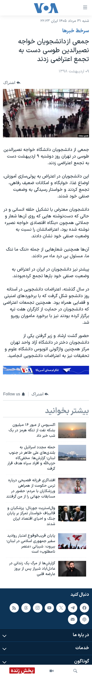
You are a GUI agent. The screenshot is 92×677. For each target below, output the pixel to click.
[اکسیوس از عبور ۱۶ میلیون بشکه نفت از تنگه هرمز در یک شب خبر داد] (72, 430)
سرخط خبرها (75, 31)
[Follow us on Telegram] (72, 607)
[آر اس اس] (14, 607)
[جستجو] (75, 671)
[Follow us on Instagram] (37, 607)
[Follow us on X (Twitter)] (61, 607)
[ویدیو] (51, 671)
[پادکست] (84, 619)
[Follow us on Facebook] (84, 607)
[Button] (11, 82)
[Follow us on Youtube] (49, 607)
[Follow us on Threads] (26, 607)
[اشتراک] (72, 619)
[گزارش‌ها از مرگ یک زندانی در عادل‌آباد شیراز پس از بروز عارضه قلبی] (72, 569)
